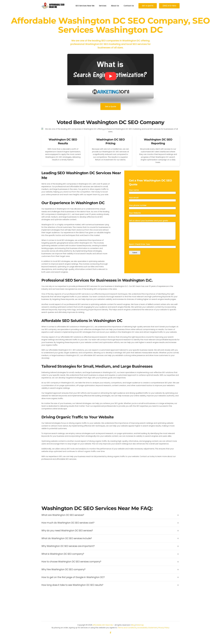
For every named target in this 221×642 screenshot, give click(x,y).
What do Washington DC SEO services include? (66, 538)
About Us (115, 5)
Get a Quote (110, 106)
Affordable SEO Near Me (103, 625)
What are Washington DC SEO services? (62, 515)
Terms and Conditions (127, 627)
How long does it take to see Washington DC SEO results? (72, 585)
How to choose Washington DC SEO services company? (71, 561)
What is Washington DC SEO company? (62, 553)
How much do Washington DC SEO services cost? (67, 522)
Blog (133, 625)
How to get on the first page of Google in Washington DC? (73, 577)
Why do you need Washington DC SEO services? (67, 530)
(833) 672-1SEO (169, 5)
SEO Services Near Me (85, 5)
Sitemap (140, 625)
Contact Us (129, 5)
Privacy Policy (163, 627)
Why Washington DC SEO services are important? (68, 546)
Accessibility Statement (147, 627)
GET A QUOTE (147, 5)
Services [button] (102, 5)
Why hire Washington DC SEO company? (63, 569)
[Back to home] (52, 5)
